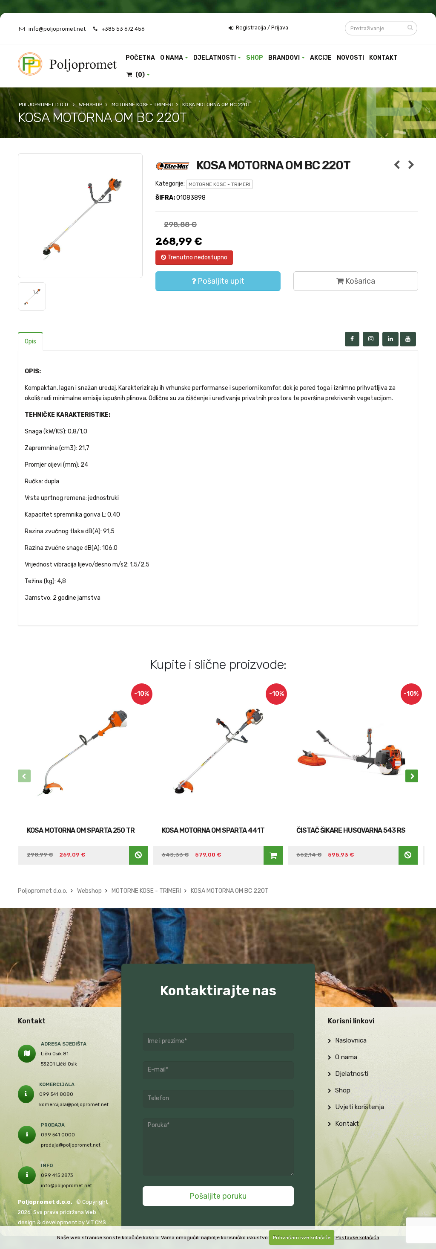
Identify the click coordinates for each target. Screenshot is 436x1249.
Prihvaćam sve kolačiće (301, 1237)
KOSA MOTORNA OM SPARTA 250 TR (81, 830)
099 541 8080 (56, 1094)
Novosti (350, 57)
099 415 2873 (57, 1175)
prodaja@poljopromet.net (70, 1145)
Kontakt (383, 57)
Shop (254, 57)
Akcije (321, 57)
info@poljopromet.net (57, 29)
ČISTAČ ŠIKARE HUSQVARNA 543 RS (350, 830)
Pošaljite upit (220, 281)
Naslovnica (350, 1040)
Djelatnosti (214, 57)
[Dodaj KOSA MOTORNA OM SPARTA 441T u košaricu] (273, 855)
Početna (140, 57)
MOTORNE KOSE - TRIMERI (219, 184)
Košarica (359, 281)
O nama (171, 57)
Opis (30, 341)
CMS (100, 1222)
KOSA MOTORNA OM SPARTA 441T (213, 830)
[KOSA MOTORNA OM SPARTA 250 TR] (83, 752)
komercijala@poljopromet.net (74, 1104)
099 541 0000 (58, 1135)
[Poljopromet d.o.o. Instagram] (371, 339)
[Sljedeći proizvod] (411, 165)
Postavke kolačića (357, 1237)
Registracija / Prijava (261, 27)
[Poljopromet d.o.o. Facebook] (352, 339)
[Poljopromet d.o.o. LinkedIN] (390, 339)
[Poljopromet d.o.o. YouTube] (408, 339)
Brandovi (284, 57)
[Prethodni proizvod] (397, 165)
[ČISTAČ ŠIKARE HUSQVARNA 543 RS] (352, 752)
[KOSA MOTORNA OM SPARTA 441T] (218, 752)
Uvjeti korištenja (358, 1107)
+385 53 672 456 (123, 29)
